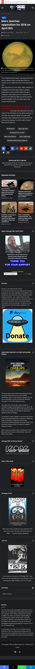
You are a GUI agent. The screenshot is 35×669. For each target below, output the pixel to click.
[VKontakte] (30, 148)
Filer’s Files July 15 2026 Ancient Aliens (16, 2)
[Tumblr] (17, 148)
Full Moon (11, 129)
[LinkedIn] (12, 148)
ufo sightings (25, 136)
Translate (29, 273)
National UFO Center (8, 32)
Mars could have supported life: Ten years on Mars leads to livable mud (25, 217)
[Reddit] (26, 148)
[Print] (8, 152)
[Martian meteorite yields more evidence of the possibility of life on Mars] (26, 185)
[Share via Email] (3, 152)
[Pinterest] (21, 148)
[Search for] (33, 8)
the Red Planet (10, 136)
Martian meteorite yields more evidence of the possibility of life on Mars (25, 194)
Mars (8, 13)
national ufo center (18, 133)
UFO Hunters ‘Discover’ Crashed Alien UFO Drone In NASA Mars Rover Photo (7, 192)
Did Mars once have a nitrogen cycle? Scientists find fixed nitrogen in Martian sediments (8, 218)
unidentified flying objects (17, 140)
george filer (23, 129)
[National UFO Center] (17, 7)
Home (4, 13)
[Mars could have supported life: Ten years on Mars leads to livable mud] (26, 207)
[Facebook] (3, 148)
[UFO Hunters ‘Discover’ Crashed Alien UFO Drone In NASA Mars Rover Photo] (9, 183)
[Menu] (2, 8)
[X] (8, 148)
